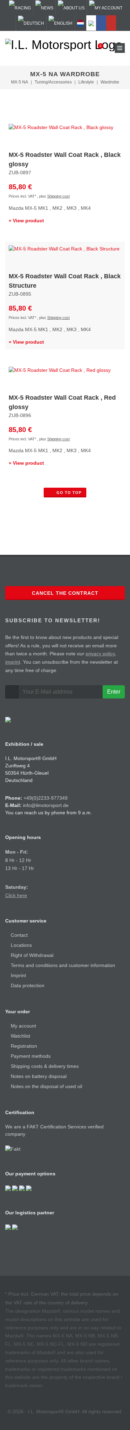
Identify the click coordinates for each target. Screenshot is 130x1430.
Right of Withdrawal (32, 955)
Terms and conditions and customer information (63, 965)
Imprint (18, 975)
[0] (96, 48)
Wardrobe (110, 82)
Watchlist (20, 1036)
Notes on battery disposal (39, 1076)
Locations (21, 945)
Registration (24, 1046)
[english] (60, 23)
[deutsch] (31, 23)
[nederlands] (80, 23)
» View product (26, 220)
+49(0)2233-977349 (46, 798)
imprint (12, 662)
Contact (19, 935)
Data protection (27, 985)
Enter (113, 692)
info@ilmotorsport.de (46, 805)
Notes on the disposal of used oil (46, 1086)
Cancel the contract (65, 593)
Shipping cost (58, 196)
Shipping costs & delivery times (45, 1066)
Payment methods (31, 1056)
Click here (16, 895)
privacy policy (100, 653)
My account (23, 1026)
